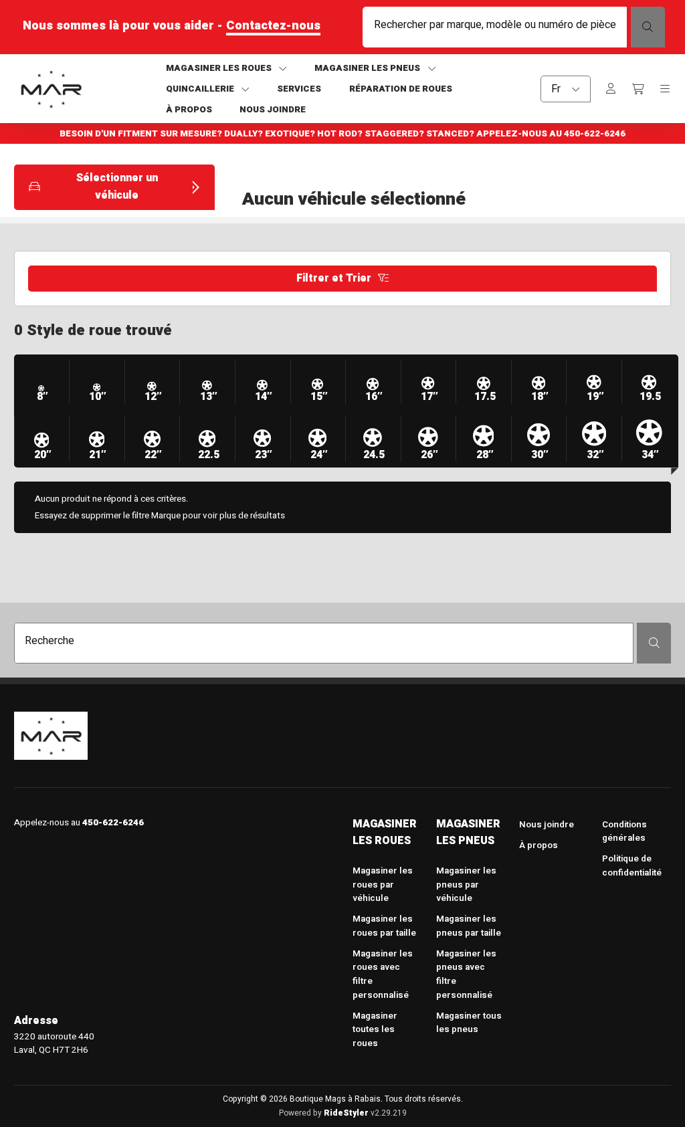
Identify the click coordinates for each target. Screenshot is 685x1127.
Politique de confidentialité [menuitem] (632, 866)
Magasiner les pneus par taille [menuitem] (468, 926)
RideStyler (346, 1113)
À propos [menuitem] (538, 845)
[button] (114, 187)
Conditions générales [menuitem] (624, 831)
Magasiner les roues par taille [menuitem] (384, 926)
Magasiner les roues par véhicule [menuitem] (383, 884)
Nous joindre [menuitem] (546, 824)
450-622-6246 (594, 133)
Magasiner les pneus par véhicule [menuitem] (466, 884)
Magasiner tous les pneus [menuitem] (469, 1023)
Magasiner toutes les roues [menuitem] (375, 1029)
